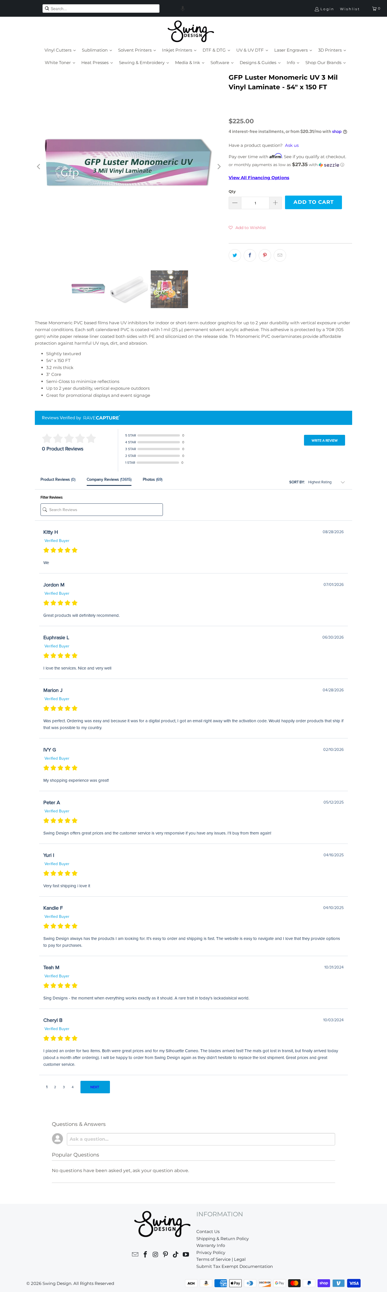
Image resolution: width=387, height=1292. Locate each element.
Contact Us (208, 1231)
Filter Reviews (52, 497)
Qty (232, 191)
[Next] (218, 167)
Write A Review (325, 440)
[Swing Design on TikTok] (176, 1255)
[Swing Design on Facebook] (145, 1255)
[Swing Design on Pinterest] (165, 1255)
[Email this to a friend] (280, 255)
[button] (183, 8)
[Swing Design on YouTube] (186, 1255)
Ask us (292, 145)
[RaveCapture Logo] (100, 418)
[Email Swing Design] (135, 1255)
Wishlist (350, 9)
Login (327, 9)
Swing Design (56, 1283)
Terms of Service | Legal (221, 1259)
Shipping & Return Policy (222, 1238)
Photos (152, 479)
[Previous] (39, 167)
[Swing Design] (190, 32)
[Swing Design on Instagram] (155, 1255)
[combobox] (101, 8)
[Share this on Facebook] (250, 255)
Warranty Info (210, 1245)
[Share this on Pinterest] (265, 255)
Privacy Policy (210, 1252)
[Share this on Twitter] (235, 255)
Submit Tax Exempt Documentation (234, 1266)
